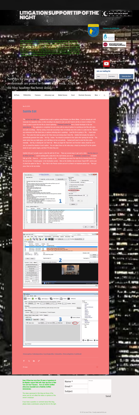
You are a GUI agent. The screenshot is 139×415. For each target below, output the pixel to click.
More (96, 95)
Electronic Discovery (85, 95)
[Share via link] (39, 361)
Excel (73, 95)
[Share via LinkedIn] (34, 361)
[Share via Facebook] (24, 361)
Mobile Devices (62, 95)
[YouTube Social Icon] (106, 63)
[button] (104, 95)
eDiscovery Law (49, 95)
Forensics (38, 95)
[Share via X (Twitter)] (29, 361)
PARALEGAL (27, 95)
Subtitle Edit (29, 111)
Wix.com (104, 412)
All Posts (16, 95)
